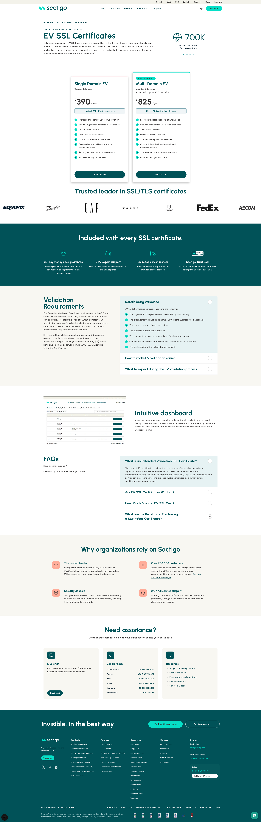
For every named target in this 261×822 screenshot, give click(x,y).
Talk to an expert (202, 724)
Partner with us (107, 744)
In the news (134, 744)
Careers (163, 753)
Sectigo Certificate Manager (82, 753)
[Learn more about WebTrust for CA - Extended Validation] (151, 815)
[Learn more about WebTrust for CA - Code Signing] (175, 815)
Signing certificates (78, 758)
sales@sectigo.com (198, 748)
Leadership (164, 749)
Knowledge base (178, 672)
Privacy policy (126, 807)
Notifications (135, 784)
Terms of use (111, 807)
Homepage (48, 22)
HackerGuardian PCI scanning (82, 771)
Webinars (134, 798)
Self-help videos (177, 685)
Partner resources (108, 762)
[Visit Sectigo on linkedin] (50, 767)
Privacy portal (205, 807)
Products (75, 740)
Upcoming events (137, 771)
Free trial (218, 2)
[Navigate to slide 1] (183, 54)
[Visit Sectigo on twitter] (43, 767)
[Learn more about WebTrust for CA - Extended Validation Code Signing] (159, 815)
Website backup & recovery (82, 767)
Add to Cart (99, 174)
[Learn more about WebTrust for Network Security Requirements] (135, 815)
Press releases (136, 758)
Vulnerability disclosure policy (148, 807)
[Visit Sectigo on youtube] (56, 767)
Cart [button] (169, 2)
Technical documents (138, 762)
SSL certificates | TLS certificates (72, 22)
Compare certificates (79, 749)
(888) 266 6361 (201, 771)
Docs (208, 2)
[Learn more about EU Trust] (183, 815)
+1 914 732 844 (147, 692)
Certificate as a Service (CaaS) (113, 753)
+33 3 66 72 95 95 (146, 674)
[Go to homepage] (53, 8)
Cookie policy (190, 807)
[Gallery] (130, 208)
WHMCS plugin (106, 771)
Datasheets (135, 776)
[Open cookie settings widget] (4, 817)
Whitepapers (135, 780)
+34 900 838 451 (146, 683)
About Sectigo (166, 744)
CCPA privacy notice (173, 807)
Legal (218, 807)
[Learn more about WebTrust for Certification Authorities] (143, 815)
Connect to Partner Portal (111, 767)
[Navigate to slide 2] (187, 54)
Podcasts (134, 789)
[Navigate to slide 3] (190, 54)
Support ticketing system (182, 668)
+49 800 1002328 (146, 688)
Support (197, 2)
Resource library (178, 681)
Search (159, 2)
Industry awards (166, 758)
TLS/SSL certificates (79, 744)
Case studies (135, 767)
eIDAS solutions (77, 776)
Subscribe (47, 758)
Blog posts (134, 749)
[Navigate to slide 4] (193, 54)
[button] (168, 301)
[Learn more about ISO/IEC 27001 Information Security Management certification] (192, 815)
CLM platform (106, 749)
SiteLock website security (81, 762)
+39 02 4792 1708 (145, 679)
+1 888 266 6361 (147, 669)
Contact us (164, 762)
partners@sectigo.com (199, 758)
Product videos (136, 793)
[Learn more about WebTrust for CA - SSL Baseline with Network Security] (167, 815)
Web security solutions (110, 758)
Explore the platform (165, 724)
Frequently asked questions (183, 677)
